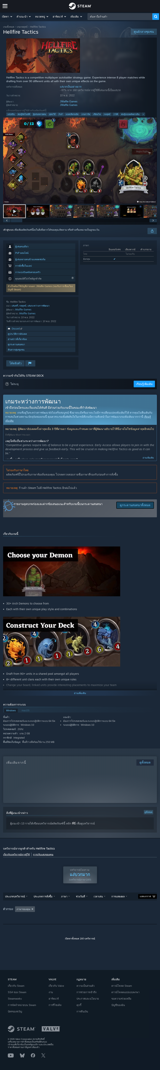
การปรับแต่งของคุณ (43, 854)
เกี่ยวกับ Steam (16, 985)
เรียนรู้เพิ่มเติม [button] (144, 384)
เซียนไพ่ (97, 114)
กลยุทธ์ (107, 114)
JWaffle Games (68, 101)
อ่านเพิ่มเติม (148, 458)
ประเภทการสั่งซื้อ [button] (43, 896)
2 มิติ (116, 114)
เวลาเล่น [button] (98, 896)
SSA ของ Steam (17, 992)
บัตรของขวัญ (15, 1011)
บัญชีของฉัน (118, 1005)
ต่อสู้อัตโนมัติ (24, 114)
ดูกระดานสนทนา (16, 344)
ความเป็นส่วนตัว (85, 985)
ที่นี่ (74, 823)
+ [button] (143, 114)
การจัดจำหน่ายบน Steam (22, 1005)
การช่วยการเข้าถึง (86, 992)
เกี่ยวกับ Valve (56, 985)
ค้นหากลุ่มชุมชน (16, 349)
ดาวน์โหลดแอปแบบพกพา (125, 992)
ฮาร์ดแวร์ (54, 998)
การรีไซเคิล (55, 1005)
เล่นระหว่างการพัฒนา (39, 305)
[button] (7, 16)
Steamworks (15, 998)
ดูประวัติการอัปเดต (17, 333)
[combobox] (120, 16)
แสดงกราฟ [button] (145, 896)
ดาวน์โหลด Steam (121, 985)
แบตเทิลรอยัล (72, 114)
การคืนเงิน (82, 1011)
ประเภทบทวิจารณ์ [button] (15, 896)
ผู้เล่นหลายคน (39, 114)
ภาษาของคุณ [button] (23, 909)
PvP (61, 114)
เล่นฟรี (15, 305)
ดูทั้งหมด (148, 812)
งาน (51, 992)
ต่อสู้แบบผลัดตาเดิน (130, 114)
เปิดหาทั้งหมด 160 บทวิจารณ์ (80, 938)
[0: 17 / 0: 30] (80, 161)
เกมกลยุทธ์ (22, 26)
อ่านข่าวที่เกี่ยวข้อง (17, 339)
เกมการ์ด (86, 114)
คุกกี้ (78, 1005)
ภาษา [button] (64, 896)
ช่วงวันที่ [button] (80, 896)
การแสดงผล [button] (118, 896)
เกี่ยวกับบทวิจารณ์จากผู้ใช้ (16, 854)
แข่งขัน (11, 114)
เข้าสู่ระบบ (8, 229)
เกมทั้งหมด (8, 26)
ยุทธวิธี (52, 114)
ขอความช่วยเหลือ (121, 998)
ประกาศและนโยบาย (87, 998)
